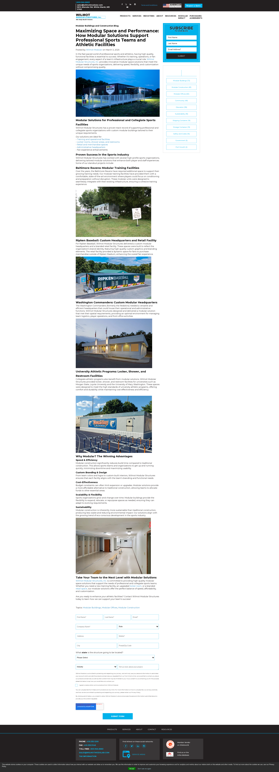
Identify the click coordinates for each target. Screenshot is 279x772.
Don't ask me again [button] (144, 769)
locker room (136, 586)
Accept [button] (131, 769)
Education (181, 107)
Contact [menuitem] (152, 729)
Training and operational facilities (93, 139)
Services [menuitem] (136, 16)
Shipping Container (181, 121)
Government (181, 140)
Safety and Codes (181, 134)
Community (181, 101)
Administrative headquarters (91, 147)
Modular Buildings (92, 607)
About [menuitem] (159, 16)
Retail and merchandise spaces (92, 144)
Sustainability (181, 114)
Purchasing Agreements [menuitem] (196, 17)
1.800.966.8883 (83, 2)
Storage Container (181, 127)
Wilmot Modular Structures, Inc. (91, 581)
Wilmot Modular (94, 50)
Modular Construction (129, 607)
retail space (81, 588)
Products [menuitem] (125, 16)
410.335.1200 (93, 742)
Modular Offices (109, 607)
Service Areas (138, 754)
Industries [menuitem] (148, 16)
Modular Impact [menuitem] (183, 17)
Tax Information (87, 756)
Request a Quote (193, 5)
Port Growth (181, 147)
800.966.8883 (97, 749)
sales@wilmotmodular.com (90, 5)
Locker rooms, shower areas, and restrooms (98, 142)
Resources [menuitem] (170, 16)
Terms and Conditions (149, 5)
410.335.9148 (90, 745)
